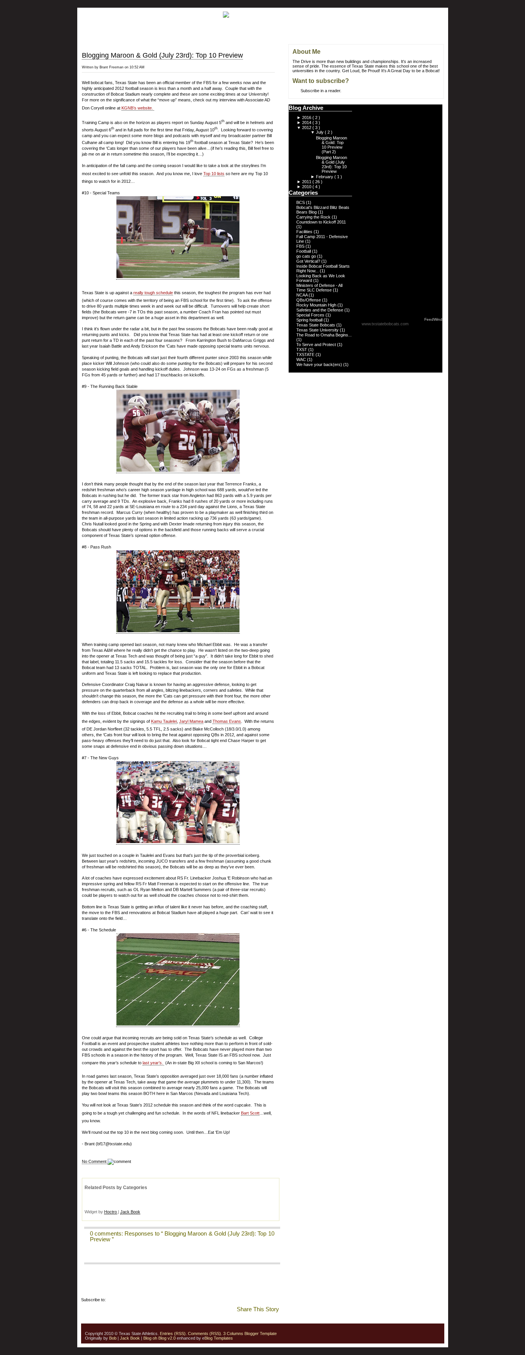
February (325, 176)
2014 (307, 122)
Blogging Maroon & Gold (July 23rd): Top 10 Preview (162, 55)
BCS (301, 202)
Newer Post (278, 55)
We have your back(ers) (319, 364)
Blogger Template (260, 1333)
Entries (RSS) (173, 1333)
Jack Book (130, 1211)
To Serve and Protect (316, 344)
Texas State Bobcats (316, 325)
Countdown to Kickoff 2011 (321, 222)
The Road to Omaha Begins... (324, 335)
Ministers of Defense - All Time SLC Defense (319, 287)
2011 (307, 181)
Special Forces (311, 315)
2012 (307, 127)
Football (304, 251)
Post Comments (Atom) (129, 1299)
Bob (112, 1338)
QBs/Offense (309, 300)
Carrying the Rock (314, 217)
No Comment (95, 1161)
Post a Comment (99, 1255)
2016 (307, 117)
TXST (302, 349)
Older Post (278, 72)
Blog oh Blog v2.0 (159, 1338)
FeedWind (433, 319)
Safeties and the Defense (320, 310)
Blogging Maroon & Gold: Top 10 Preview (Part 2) (331, 145)
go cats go (306, 256)
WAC (301, 359)
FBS (301, 246)
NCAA (302, 295)
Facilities (305, 231)
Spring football (310, 320)
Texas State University (318, 330)
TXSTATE (306, 354)
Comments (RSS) (204, 1333)
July (320, 132)
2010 (307, 186)
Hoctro (110, 1211)
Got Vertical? (308, 261)
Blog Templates (218, 1338)
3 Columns (233, 1333)
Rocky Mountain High (316, 305)
